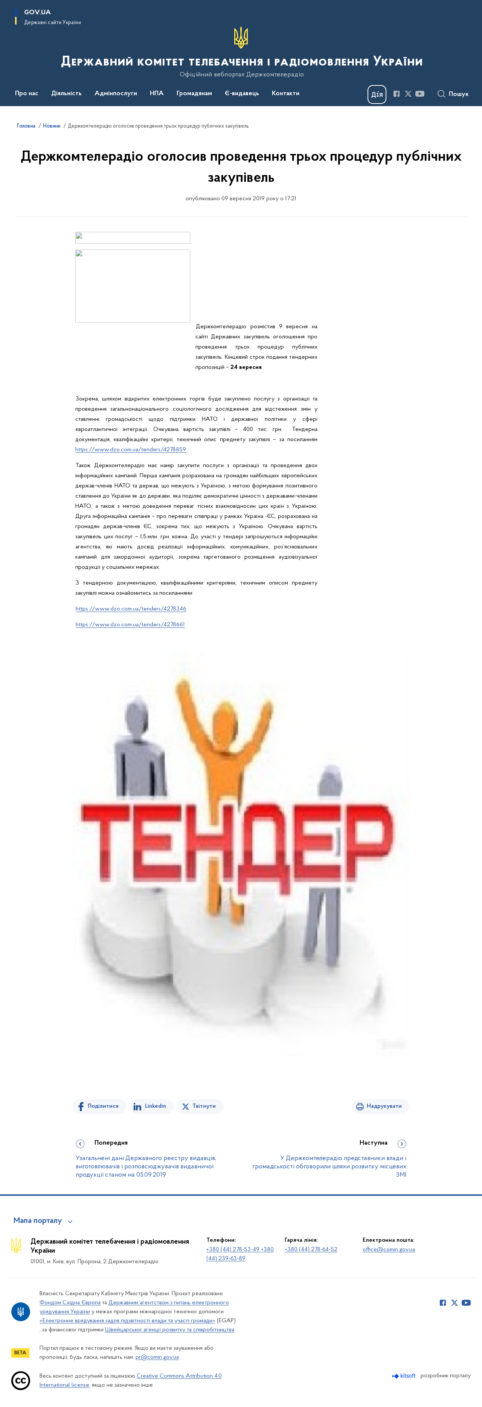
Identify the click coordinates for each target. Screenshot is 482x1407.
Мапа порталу (38, 1221)
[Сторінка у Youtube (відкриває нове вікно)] (419, 93)
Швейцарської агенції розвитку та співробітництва (169, 1330)
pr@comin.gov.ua (157, 1357)
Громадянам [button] (194, 93)
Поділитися (103, 1106)
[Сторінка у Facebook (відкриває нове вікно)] (396, 93)
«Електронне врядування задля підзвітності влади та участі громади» (127, 1321)
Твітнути (204, 1106)
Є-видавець (242, 93)
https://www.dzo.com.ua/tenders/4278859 (130, 450)
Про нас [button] (26, 93)
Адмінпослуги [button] (116, 93)
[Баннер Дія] (377, 94)
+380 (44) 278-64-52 (311, 1250)
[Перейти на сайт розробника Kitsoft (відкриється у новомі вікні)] (404, 1376)
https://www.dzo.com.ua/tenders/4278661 (130, 625)
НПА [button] (157, 93)
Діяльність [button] (66, 93)
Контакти (285, 93)
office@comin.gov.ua (389, 1250)
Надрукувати (384, 1106)
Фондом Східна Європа (70, 1303)
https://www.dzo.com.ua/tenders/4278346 (131, 609)
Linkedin (155, 1106)
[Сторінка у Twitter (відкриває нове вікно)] (408, 93)
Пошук (459, 94)
